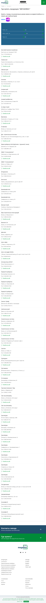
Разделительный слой (6, 574)
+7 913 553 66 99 (5, 83)
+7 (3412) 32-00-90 (6, 400)
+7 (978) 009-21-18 (6, 459)
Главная (2, 6)
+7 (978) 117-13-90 (6, 449)
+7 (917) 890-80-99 (6, 226)
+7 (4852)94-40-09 (6, 74)
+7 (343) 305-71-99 (6, 276)
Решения (27, 582)
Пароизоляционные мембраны (7, 563)
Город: (14, 36)
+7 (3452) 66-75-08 (6, 286)
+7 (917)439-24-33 (6, 103)
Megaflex (27, 563)
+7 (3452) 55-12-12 (6, 183)
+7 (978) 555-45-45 (6, 193)
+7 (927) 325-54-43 (6, 93)
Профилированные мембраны (7, 568)
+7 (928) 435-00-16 (6, 176)
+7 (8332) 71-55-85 (6, 392)
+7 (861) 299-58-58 (6, 429)
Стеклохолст (4, 561)
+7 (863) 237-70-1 (6, 419)
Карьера (3, 584)
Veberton (27, 565)
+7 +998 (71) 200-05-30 (7, 64)
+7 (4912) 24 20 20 (6, 236)
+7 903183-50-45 (5, 256)
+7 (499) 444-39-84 (6, 217)
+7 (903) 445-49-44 (6, 439)
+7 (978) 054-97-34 (6, 201)
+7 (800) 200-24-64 (6, 138)
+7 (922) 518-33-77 (6, 410)
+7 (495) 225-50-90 (6, 372)
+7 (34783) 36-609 (6, 156)
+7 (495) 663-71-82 (6, 488)
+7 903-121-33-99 (6, 111)
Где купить (27, 580)
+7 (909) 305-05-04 (6, 516)
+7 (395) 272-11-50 (6, 313)
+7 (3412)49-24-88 (6, 352)
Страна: (14, 29)
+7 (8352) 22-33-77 (6, 506)
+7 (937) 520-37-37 (6, 333)
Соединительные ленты (6, 572)
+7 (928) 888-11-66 (6, 148)
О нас (2, 580)
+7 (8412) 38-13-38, (6, 266)
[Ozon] (3, 19)
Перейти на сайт (6, 56)
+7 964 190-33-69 (6, 246)
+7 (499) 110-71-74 (6, 121)
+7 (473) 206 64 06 (6, 323)
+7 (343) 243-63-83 (6, 498)
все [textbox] (6, 29)
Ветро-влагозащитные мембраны (8, 565)
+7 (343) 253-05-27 (6, 382)
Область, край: (15, 33)
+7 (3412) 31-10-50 (6, 166)
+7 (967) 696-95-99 (6, 478)
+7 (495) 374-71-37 (6, 131)
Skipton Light (28, 566)
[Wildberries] (8, 19)
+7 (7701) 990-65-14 (6, 54)
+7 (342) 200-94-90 (6, 295)
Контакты (3, 582)
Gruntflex (27, 561)
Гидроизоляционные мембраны (8, 566)
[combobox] (15, 30)
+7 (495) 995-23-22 (6, 362)
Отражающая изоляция (6, 570)
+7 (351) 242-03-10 (6, 209)
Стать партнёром (23, 1)
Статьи (27, 586)
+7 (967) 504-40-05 (6, 343)
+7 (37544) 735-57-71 (6, 305)
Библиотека (28, 584)
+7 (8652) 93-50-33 (6, 469)
